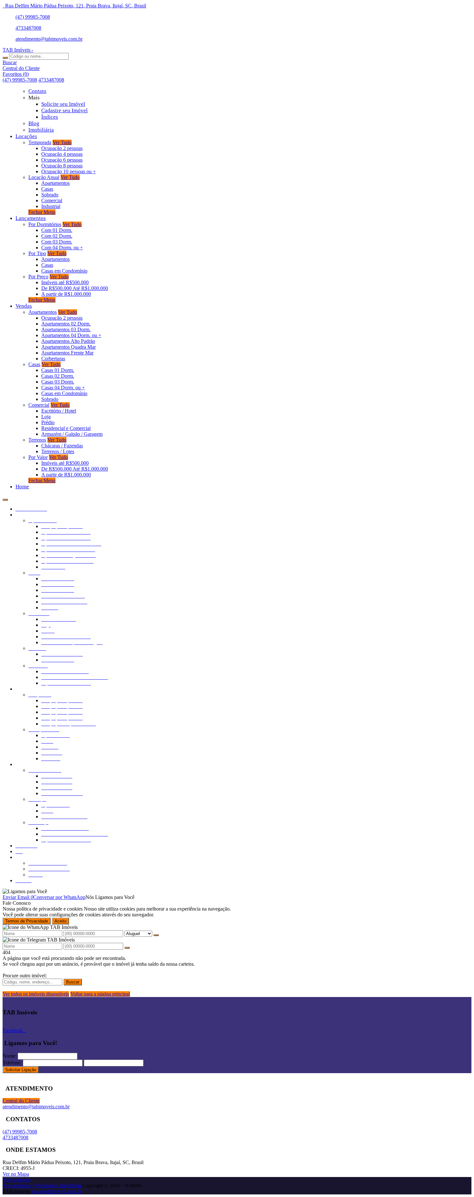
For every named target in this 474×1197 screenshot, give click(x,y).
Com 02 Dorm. (56, 236)
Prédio (47, 422)
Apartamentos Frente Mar (67, 352)
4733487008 (28, 28)
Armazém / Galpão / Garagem (72, 434)
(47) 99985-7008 (32, 17)
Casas (47, 189)
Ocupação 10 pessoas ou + (68, 171)
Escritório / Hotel (58, 411)
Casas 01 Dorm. (57, 370)
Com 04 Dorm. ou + (62, 247)
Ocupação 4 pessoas (62, 154)
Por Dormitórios (44, 224)
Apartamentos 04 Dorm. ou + (71, 335)
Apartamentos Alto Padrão (68, 341)
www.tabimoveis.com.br (57, 1191)
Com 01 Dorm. (56, 230)
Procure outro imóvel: (25, 975)
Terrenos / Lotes (57, 451)
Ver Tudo (62, 142)
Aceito (60, 921)
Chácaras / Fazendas (62, 445)
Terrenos (37, 440)
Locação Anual (43, 177)
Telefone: (12, 1062)
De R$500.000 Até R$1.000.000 (74, 288)
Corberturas (53, 358)
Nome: (9, 1056)
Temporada (39, 142)
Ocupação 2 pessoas (62, 148)
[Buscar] (5, 58)
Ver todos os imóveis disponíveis (36, 994)
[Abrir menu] (5, 498)
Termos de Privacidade (26, 921)
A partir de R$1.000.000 (66, 294)
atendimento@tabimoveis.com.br (49, 39)
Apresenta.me (17, 1179)
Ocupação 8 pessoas (62, 165)
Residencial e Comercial (66, 428)
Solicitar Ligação (20, 1069)
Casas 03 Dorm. (57, 381)
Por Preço (38, 276)
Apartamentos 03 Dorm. (66, 329)
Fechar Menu (41, 212)
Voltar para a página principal (100, 994)
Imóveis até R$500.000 (65, 282)
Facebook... (14, 1030)
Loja (46, 416)
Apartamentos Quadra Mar (68, 347)
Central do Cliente (21, 1100)
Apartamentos (55, 183)
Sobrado (49, 194)
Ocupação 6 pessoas (62, 160)
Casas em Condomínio (64, 271)
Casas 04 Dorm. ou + (63, 387)
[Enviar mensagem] (156, 935)
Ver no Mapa (16, 1174)
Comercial (51, 200)
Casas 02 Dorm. (57, 376)
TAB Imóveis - (18, 50)
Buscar (72, 982)
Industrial (50, 206)
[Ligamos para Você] (25, 891)
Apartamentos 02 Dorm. (66, 323)
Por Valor (38, 457)
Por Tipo (37, 253)
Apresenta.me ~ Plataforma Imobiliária (42, 1185)
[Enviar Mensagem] (127, 948)
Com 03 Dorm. (56, 241)
